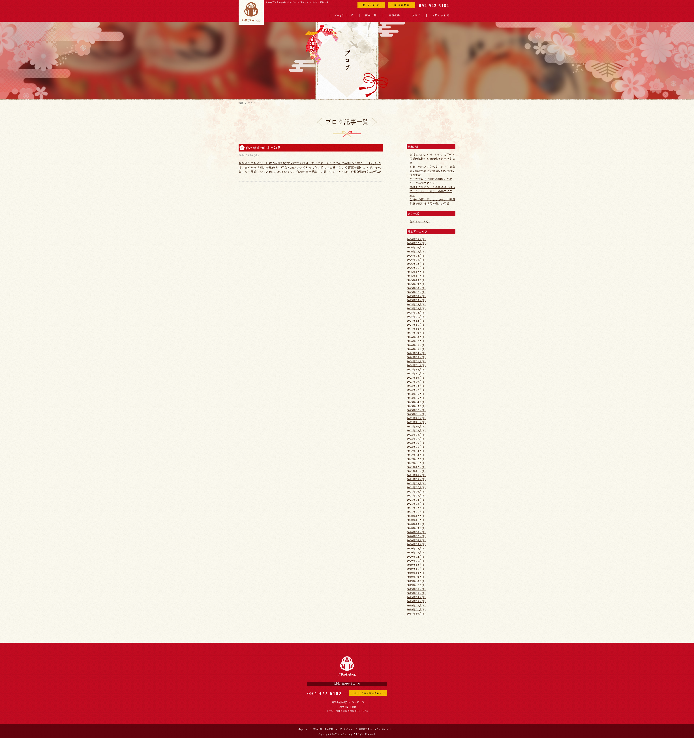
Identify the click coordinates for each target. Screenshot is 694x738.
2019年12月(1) (416, 564)
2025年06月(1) (416, 296)
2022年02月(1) (416, 459)
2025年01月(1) (416, 316)
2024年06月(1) (416, 345)
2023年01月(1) (416, 414)
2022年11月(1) (416, 422)
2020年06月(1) (416, 540)
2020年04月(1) (416, 548)
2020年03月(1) (416, 552)
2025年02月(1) (416, 312)
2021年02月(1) (416, 507)
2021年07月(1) (416, 487)
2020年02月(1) (416, 556)
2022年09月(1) (416, 430)
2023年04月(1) (416, 402)
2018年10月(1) (416, 613)
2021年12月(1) (416, 467)
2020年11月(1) (416, 520)
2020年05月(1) (416, 544)
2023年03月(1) (416, 406)
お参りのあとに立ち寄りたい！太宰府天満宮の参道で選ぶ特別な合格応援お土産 (432, 170)
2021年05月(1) (416, 495)
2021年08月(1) (416, 483)
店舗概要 (394, 15)
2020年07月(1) (416, 536)
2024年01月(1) (416, 365)
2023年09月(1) (416, 381)
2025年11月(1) (416, 275)
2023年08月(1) (416, 385)
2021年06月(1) (416, 491)
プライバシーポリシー (385, 729)
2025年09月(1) (416, 284)
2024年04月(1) (416, 353)
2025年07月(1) (416, 292)
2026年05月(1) (416, 251)
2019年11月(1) (416, 568)
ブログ (416, 15)
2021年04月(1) (416, 499)
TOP (241, 103)
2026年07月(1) (416, 243)
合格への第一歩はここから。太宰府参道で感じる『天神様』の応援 (432, 201)
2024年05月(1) (416, 349)
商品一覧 (371, 15)
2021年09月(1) (416, 479)
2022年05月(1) (416, 446)
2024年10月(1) (416, 328)
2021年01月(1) (416, 511)
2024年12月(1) (416, 320)
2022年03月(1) (416, 454)
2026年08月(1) (416, 239)
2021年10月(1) (416, 475)
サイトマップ (350, 729)
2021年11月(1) (416, 471)
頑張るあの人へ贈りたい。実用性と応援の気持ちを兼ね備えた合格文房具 (432, 158)
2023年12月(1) (416, 369)
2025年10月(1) (416, 280)
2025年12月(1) (416, 271)
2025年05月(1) (416, 300)
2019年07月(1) (416, 585)
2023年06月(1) (416, 394)
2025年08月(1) (416, 288)
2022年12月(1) (416, 418)
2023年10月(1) (416, 377)
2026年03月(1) (416, 259)
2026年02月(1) (416, 263)
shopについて (344, 15)
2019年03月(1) (416, 601)
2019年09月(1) (416, 576)
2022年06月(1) (416, 442)
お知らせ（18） (420, 221)
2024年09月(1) (416, 332)
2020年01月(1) (416, 560)
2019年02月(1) (416, 605)
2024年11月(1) (416, 324)
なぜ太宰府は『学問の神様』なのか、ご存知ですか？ (431, 181)
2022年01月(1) (416, 463)
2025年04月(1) (416, 304)
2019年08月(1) (416, 581)
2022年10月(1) (416, 426)
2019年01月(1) (416, 609)
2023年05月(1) (416, 397)
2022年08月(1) (416, 434)
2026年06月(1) (416, 247)
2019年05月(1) (416, 593)
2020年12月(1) (416, 516)
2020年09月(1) (416, 528)
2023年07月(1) (416, 389)
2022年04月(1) (416, 450)
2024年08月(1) (416, 337)
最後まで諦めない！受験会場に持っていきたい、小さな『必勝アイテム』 (432, 191)
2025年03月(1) (416, 308)
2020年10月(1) (416, 524)
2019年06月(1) (416, 589)
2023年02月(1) (416, 410)
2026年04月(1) (416, 255)
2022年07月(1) (416, 438)
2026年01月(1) (416, 267)
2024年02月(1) (416, 361)
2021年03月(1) (416, 503)
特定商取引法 (365, 729)
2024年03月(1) (416, 357)
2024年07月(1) (416, 341)
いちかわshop (345, 734)
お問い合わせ (441, 15)
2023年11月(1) (416, 373)
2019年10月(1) (416, 572)
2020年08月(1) (416, 532)
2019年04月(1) (416, 597)
